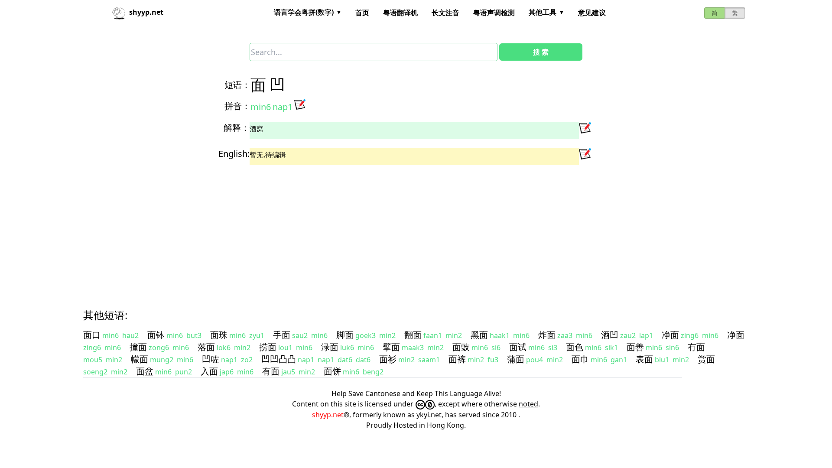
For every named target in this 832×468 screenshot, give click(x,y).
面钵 (156, 335)
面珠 (219, 335)
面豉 (461, 347)
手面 (281, 335)
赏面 (706, 359)
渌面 (329, 347)
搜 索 (541, 52)
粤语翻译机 (400, 12)
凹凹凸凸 (278, 359)
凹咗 (210, 359)
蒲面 (515, 359)
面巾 (580, 359)
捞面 (267, 347)
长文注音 (445, 12)
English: (234, 153)
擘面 (391, 347)
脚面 (345, 335)
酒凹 (609, 335)
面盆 (144, 371)
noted (528, 404)
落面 (206, 347)
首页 (362, 12)
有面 (271, 371)
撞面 (138, 347)
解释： (237, 127)
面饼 (332, 371)
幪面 (139, 359)
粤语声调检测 (494, 12)
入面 (209, 371)
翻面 (413, 335)
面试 (517, 347)
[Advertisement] (345, 229)
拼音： (237, 106)
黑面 (479, 335)
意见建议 (592, 12)
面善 (635, 347)
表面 (644, 359)
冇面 (696, 347)
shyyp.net (328, 414)
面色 (574, 347)
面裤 (457, 359)
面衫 (387, 359)
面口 (92, 335)
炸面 (547, 335)
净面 (670, 335)
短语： (237, 85)
